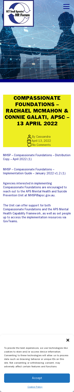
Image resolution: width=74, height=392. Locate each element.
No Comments (41, 145)
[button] (68, 340)
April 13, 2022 (41, 141)
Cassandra (43, 136)
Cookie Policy (35, 386)
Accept (37, 378)
